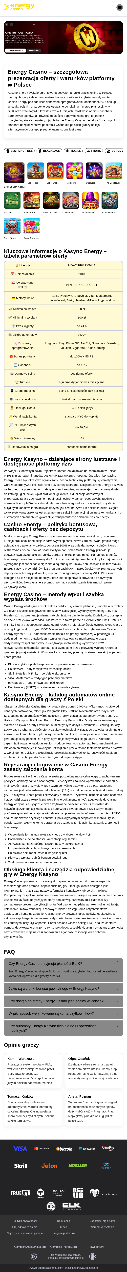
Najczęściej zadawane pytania (25, 1233)
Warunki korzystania (102, 1227)
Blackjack (51, 150)
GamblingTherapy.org (63, 1246)
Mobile (76, 150)
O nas (63, 1227)
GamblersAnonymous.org (30, 1246)
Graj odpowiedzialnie (24, 1227)
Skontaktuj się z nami (102, 1221)
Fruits (96, 150)
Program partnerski (63, 1233)
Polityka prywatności (25, 1221)
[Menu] (119, 7)
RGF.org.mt (97, 1246)
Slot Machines (22, 150)
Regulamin (63, 1221)
